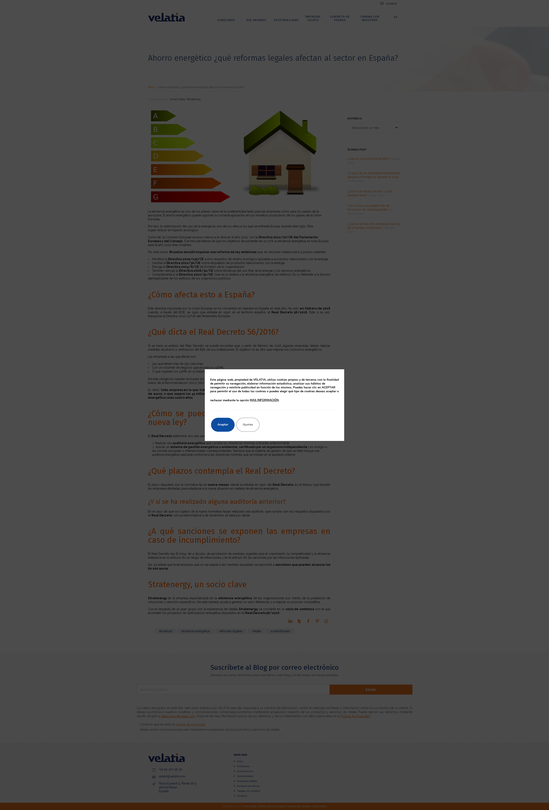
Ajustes (248, 424)
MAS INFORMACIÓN (264, 400)
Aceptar (222, 424)
